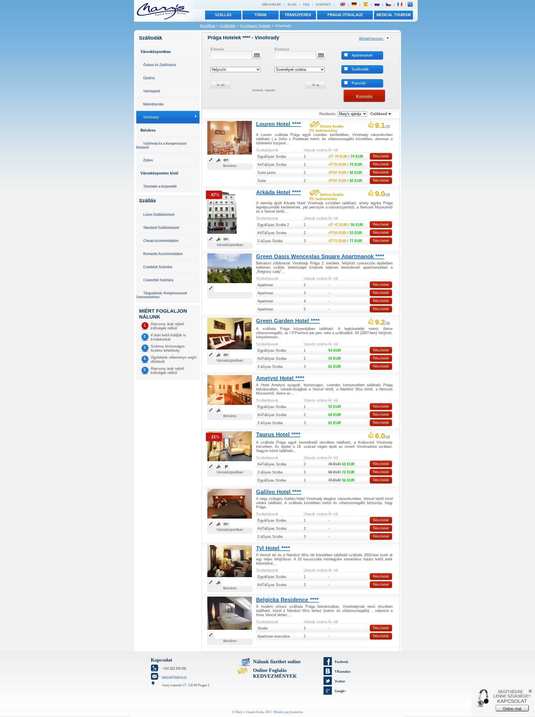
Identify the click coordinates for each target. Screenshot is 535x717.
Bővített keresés (371, 38)
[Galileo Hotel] (229, 519)
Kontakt (323, 4)
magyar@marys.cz (174, 677)
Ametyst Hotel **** (280, 378)
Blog (292, 4)
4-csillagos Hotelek (255, 26)
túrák (260, 15)
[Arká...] (222, 234)
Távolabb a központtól (160, 186)
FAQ (306, 4)
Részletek (381, 156)
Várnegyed (151, 91)
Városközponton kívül (159, 173)
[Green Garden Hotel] (229, 350)
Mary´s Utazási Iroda (249, 712)
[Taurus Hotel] (229, 462)
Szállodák (227, 26)
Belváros (147, 130)
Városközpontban (155, 52)
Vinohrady (151, 117)
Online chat (512, 709)
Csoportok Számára (158, 280)
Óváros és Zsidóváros (159, 65)
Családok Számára (157, 267)
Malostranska (153, 104)
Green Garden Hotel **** (288, 321)
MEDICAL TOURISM (393, 15)
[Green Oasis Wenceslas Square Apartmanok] (229, 284)
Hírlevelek (271, 4)
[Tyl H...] (229, 578)
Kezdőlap (207, 26)
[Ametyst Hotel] (229, 406)
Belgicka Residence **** (287, 600)
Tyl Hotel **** (273, 548)
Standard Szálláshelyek (161, 227)
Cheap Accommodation (161, 240)
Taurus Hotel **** (278, 434)
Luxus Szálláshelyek (158, 214)
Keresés (364, 96)
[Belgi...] (229, 630)
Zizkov (148, 160)
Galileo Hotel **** (278, 492)
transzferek (297, 15)
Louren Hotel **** (278, 124)
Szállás (223, 15)
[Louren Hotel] (229, 155)
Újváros (149, 78)
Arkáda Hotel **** (278, 192)
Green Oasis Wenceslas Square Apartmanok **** (320, 256)
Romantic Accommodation (163, 254)
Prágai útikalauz (345, 15)
